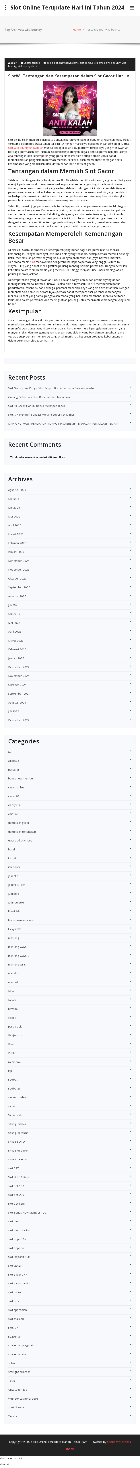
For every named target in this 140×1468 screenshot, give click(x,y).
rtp (10, 1071)
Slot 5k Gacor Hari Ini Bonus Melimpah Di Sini (36, 406)
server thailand (18, 1097)
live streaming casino (21, 920)
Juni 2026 (14, 507)
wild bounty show (27, 66)
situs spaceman (18, 1159)
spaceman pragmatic (21, 1345)
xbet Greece (16, 1407)
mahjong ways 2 (18, 955)
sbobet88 (14, 1088)
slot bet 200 (16, 1195)
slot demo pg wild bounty (106, 62)
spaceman (14, 1336)
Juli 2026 (13, 498)
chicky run (14, 805)
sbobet (13, 1079)
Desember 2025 (19, 561)
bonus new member (21, 778)
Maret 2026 (16, 534)
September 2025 (19, 587)
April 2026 (14, 525)
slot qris (13, 1301)
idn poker (14, 867)
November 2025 (19, 569)
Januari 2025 (16, 658)
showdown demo (69, 62)
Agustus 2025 (17, 596)
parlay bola (15, 1026)
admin (14, 62)
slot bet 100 (16, 1186)
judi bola (13, 893)
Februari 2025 (17, 649)
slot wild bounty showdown (25, 147)
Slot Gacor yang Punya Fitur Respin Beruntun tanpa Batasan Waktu (51, 388)
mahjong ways (17, 946)
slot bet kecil (16, 1203)
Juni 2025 (14, 614)
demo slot (52, 62)
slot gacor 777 (17, 1274)
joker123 (14, 876)
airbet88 (13, 760)
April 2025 (14, 631)
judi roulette (16, 902)
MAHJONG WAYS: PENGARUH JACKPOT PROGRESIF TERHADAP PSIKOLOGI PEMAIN (63, 423)
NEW (11, 991)
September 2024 (19, 693)
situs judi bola (17, 1124)
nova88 (13, 1008)
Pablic (12, 1017)
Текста (12, 1416)
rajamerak (14, 1062)
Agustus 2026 (17, 490)
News (12, 1000)
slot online (14, 1292)
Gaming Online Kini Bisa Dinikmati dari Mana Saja (39, 397)
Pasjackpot (15, 1035)
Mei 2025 (14, 623)
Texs (11, 1381)
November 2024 (19, 676)
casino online (16, 787)
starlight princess (19, 1372)
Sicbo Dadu (15, 1115)
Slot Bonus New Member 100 (27, 1212)
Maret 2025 (16, 640)
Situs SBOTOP (17, 1141)
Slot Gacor (15, 1265)
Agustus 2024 (17, 702)
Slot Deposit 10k (19, 1257)
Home (77, 29)
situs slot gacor (18, 1150)
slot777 (13, 1327)
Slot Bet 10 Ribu (18, 1177)
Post (11, 1044)
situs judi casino (18, 1133)
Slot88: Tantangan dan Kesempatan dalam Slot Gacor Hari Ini (69, 75)
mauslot (13, 973)
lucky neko (14, 929)
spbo (11, 1363)
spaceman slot (17, 1354)
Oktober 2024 (17, 685)
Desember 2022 (19, 720)
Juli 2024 (13, 711)
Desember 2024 (19, 667)
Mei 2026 (14, 516)
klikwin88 (14, 911)
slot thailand (16, 1319)
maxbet (13, 982)
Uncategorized (32, 62)
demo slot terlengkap (22, 831)
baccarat (13, 769)
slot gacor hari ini (19, 1283)
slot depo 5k (16, 1248)
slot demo (85, 62)
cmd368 (13, 814)
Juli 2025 (13, 605)
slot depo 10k (17, 1239)
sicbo (11, 1106)
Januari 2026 (16, 552)
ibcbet (12, 858)
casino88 (14, 796)
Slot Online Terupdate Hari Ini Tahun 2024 (67, 7)
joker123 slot (17, 884)
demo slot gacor (18, 822)
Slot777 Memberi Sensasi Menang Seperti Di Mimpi (41, 414)
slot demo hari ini (19, 1230)
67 (9, 752)
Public (12, 1053)
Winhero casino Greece (23, 1398)
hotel (11, 849)
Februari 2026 (17, 543)
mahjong (13, 938)
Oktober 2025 (17, 578)
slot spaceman (17, 1310)
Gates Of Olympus (20, 840)
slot (32, 262)
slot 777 (13, 1168)
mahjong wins (17, 964)
